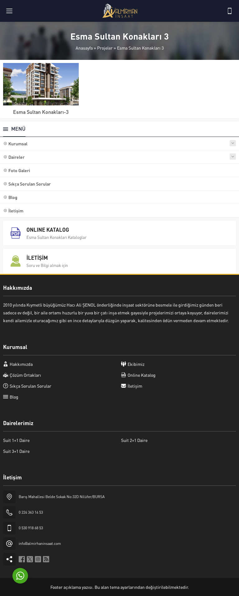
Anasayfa (84, 48)
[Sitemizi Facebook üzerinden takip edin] (22, 559)
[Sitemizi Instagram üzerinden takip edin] (38, 559)
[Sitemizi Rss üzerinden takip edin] (46, 559)
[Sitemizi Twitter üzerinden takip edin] (30, 559)
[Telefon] (229, 11)
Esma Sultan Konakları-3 (41, 112)
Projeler (105, 48)
